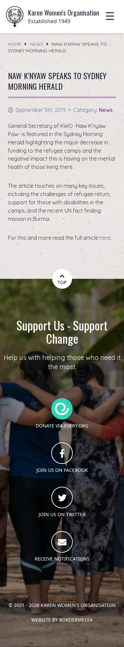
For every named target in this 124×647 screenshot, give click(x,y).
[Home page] (14, 16)
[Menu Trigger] (110, 16)
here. (105, 237)
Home (14, 44)
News (36, 44)
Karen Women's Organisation (78, 605)
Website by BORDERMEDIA (62, 620)
